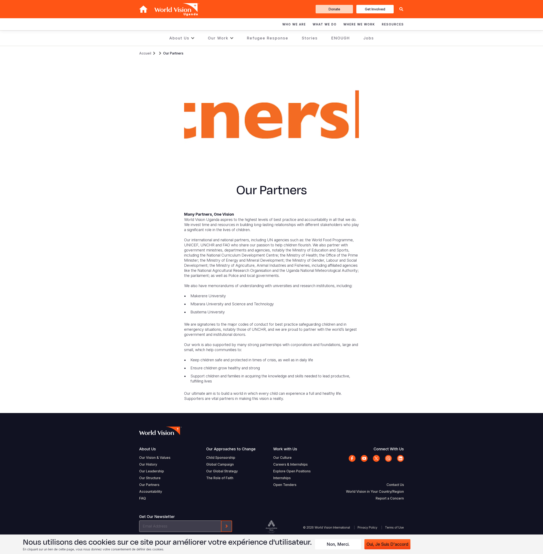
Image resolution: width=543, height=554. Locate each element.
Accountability (150, 491)
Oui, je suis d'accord (387, 544)
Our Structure (150, 478)
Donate (334, 9)
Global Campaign (220, 464)
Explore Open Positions (292, 471)
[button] (401, 9)
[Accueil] (143, 9)
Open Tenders (284, 485)
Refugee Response (267, 38)
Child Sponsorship (220, 457)
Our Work (218, 38)
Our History (148, 464)
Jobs (368, 38)
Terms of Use (394, 527)
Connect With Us (389, 449)
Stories (310, 38)
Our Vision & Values (154, 457)
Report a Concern (390, 498)
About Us (179, 38)
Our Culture (282, 457)
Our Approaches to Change (231, 449)
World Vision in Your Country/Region (375, 491)
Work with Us (285, 449)
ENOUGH (340, 38)
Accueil (145, 53)
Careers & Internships (290, 464)
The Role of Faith (219, 478)
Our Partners (173, 53)
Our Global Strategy (222, 471)
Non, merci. (338, 544)
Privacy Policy (367, 527)
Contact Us (395, 485)
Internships (282, 478)
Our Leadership (151, 471)
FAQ (142, 498)
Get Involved (375, 9)
